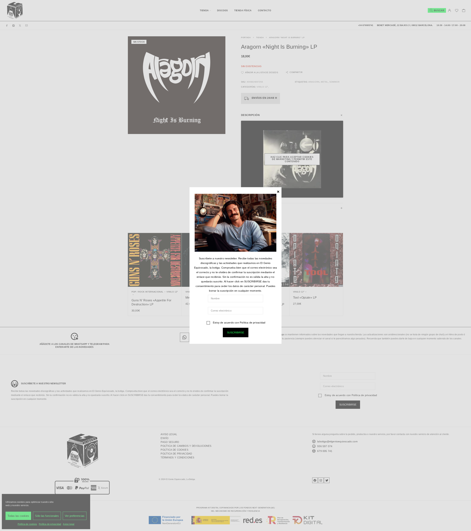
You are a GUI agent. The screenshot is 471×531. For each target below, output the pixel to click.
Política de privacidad (252, 322)
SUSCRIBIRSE (235, 332)
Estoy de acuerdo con (238, 322)
